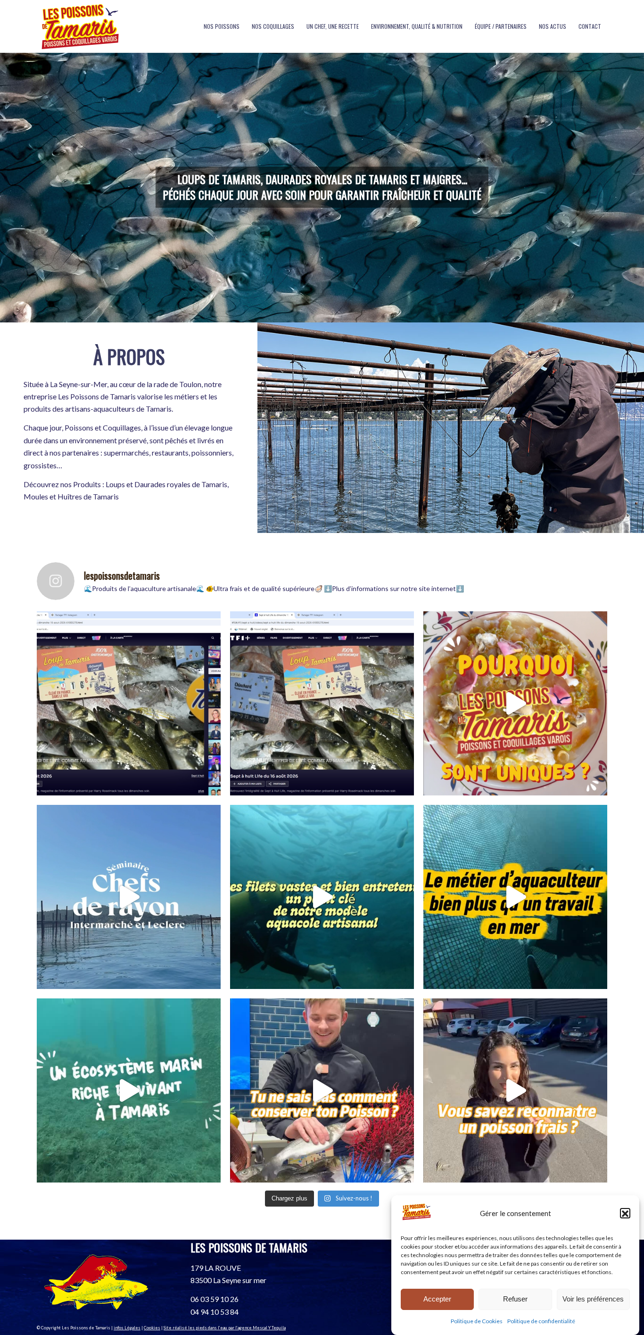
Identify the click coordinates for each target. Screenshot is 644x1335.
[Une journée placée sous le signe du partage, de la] (129, 897)
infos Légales (127, 1327)
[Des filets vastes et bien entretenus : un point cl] (322, 897)
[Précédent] (8, 187)
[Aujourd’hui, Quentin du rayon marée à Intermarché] (322, 1090)
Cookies (152, 1327)
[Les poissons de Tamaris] (80, 26)
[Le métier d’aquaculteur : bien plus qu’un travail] (515, 897)
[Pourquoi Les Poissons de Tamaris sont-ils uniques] (515, 703)
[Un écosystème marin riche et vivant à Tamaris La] (129, 1090)
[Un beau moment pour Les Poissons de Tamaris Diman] (129, 703)
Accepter (437, 1299)
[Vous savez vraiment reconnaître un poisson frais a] (515, 1090)
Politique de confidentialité (541, 1321)
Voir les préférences (593, 1299)
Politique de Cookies (477, 1321)
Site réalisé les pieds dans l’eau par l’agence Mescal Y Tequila (225, 1327)
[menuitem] (222, 26)
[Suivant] (635, 187)
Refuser (515, 1299)
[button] (625, 1213)
